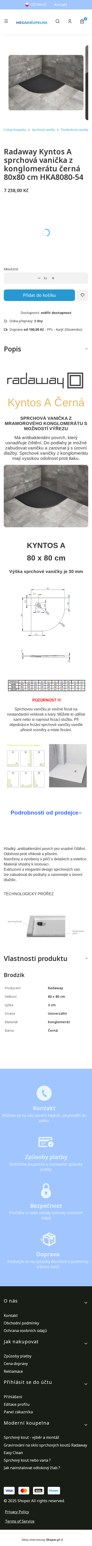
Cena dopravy (16, 1363)
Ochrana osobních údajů (25, 1330)
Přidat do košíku (39, 295)
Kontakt (60, 4)
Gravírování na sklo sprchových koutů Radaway (45, 1445)
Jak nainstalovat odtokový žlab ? (32, 1467)
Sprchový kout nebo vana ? (27, 1460)
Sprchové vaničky (43, 130)
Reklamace (13, 1371)
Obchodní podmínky (21, 1323)
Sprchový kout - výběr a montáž (31, 1437)
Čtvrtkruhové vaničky (74, 130)
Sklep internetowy (40, 1540)
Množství (11, 269)
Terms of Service (19, 1521)
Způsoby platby (17, 1356)
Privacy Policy (17, 1511)
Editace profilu (16, 1404)
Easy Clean (13, 1452)
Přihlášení (13, 1396)
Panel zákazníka (18, 1411)
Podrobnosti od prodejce (44, 812)
